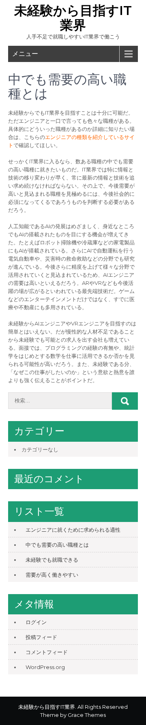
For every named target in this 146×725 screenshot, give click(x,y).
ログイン (36, 622)
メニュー (25, 54)
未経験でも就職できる (52, 559)
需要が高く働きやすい (52, 574)
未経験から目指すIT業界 (73, 17)
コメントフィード (47, 652)
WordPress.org (45, 667)
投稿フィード (41, 637)
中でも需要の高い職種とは (57, 544)
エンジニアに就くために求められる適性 (73, 529)
